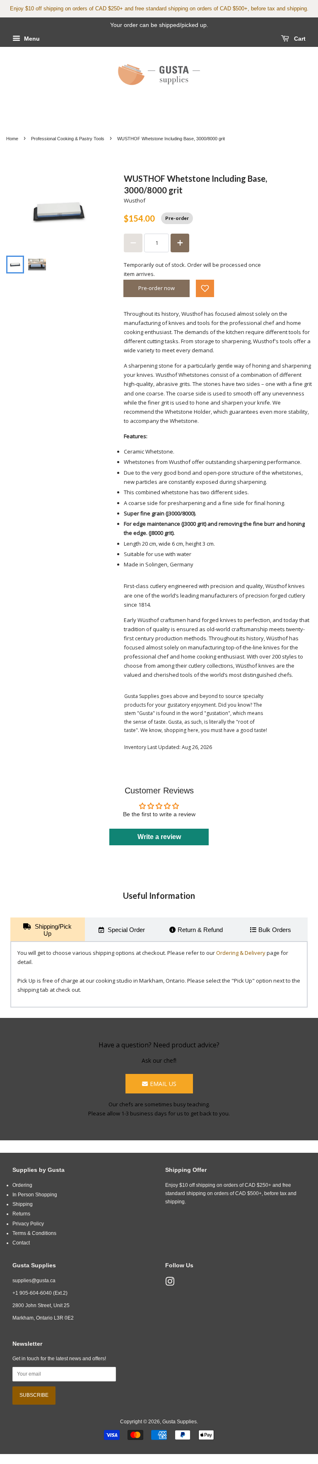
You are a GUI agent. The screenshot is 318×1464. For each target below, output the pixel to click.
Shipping (22, 1204)
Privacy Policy (28, 1224)
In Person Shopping (34, 1195)
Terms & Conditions (34, 1233)
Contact (21, 1243)
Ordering (22, 1185)
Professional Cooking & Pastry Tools (67, 138)
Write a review (159, 836)
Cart (299, 38)
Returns (21, 1214)
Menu (31, 38)
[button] (205, 288)
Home (12, 138)
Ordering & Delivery (240, 952)
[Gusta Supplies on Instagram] (169, 1283)
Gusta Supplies (179, 1422)
